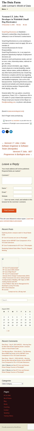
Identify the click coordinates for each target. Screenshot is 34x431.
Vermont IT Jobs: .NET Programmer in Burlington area (18, 153)
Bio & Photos (7, 398)
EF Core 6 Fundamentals (10, 274)
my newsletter (15, 120)
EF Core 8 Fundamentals (10, 268)
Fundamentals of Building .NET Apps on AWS (15, 279)
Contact (6, 410)
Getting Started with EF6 (9, 281)
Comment (5, 175)
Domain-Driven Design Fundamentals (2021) (16, 276)
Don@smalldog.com (9, 102)
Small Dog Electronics (9, 32)
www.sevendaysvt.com (15, 111)
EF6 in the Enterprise (8, 287)
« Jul (8, 331)
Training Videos (8, 416)
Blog (5, 401)
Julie (25, 24)
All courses (5, 289)
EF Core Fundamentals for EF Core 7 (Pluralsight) (17, 245)
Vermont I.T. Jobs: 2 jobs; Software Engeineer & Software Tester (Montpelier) (15, 146)
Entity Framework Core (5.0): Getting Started (16, 277)
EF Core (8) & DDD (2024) (11, 270)
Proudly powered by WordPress (11, 427)
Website (4, 196)
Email (4, 192)
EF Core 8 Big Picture (9, 272)
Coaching (6, 407)
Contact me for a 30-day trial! (17, 291)
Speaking (6, 413)
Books (5, 404)
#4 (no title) (7, 395)
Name (4, 188)
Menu (4, 9)
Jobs (19, 24)
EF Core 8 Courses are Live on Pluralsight (14, 237)
